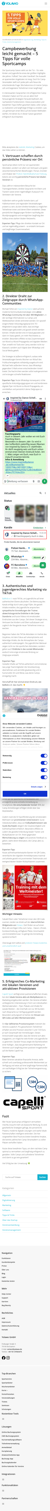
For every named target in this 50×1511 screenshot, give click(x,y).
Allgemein (6, 1195)
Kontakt (5, 1330)
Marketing (37, 40)
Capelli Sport (7, 994)
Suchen (42, 1177)
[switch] (44, 763)
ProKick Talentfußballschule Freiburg (31, 174)
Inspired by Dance (25, 309)
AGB (3, 1318)
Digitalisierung (28, 40)
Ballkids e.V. (7, 598)
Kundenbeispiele (8, 1262)
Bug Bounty (6, 1305)
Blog (3, 1273)
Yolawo (20, 925)
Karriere (5, 1301)
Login (4, 1277)
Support (5, 1298)
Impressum (6, 1322)
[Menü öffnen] (3, 1419)
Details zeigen (37, 787)
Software (6, 1210)
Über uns (5, 1270)
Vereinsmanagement (14, 42)
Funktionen (6, 1258)
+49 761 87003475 (15, 1352)
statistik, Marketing (26, 147)
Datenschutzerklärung (10, 1326)
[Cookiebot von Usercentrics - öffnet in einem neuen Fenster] (37, 715)
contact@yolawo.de (14, 1349)
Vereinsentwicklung (10, 1225)
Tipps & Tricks (8, 1215)
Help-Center (6, 1294)
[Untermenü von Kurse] (7, 1390)
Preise (4, 1266)
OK (25, 794)
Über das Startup (9, 1220)
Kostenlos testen (8, 1281)
